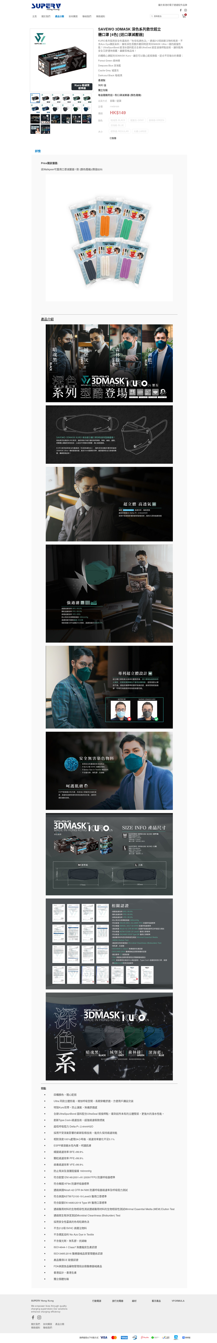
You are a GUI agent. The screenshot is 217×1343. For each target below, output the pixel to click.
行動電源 (96, 1300)
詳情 (38, 151)
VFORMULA (178, 1300)
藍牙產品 (156, 1300)
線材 (134, 1300)
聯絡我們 (86, 16)
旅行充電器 (117, 1300)
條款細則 (100, 16)
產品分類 (59, 16)
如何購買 (73, 16)
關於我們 (45, 16)
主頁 (34, 16)
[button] (118, 120)
